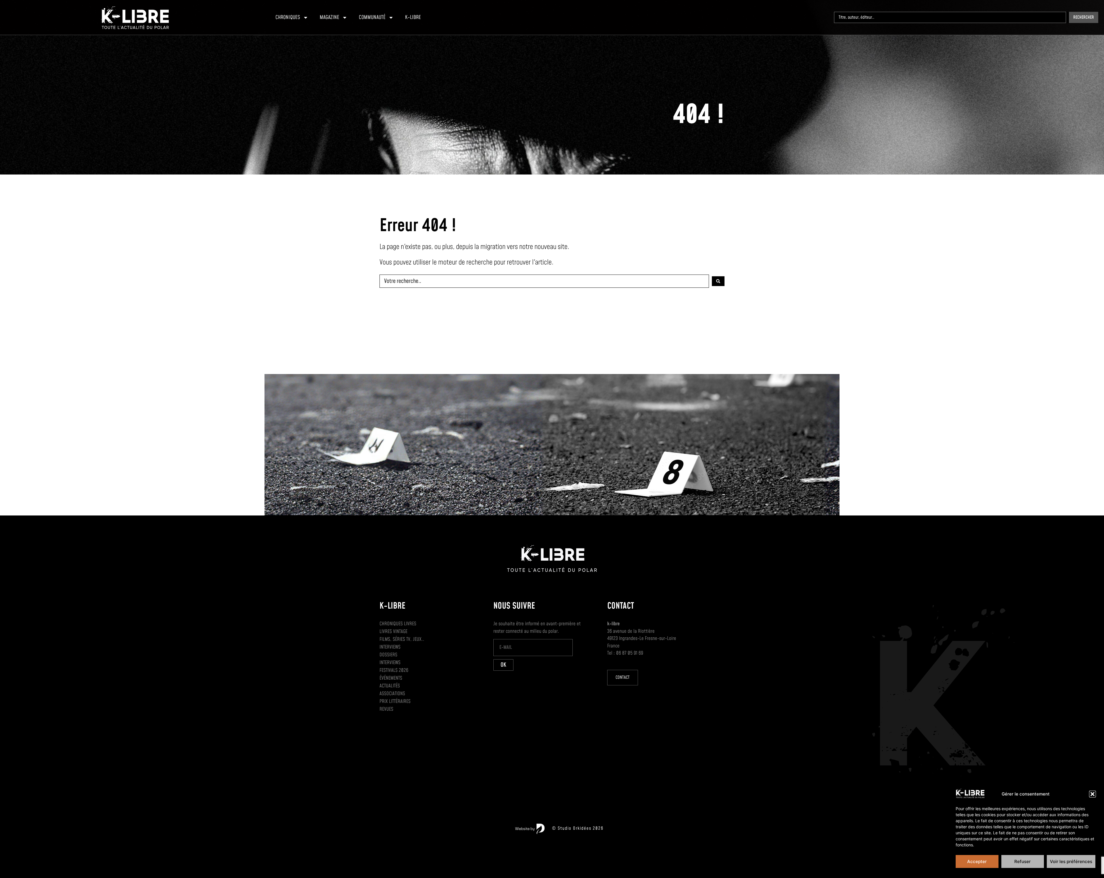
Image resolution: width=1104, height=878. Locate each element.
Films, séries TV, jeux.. (401, 639)
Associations (392, 693)
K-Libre (413, 17)
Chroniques (287, 17)
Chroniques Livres (397, 623)
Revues (386, 709)
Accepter (977, 861)
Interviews (389, 647)
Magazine (329, 17)
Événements (390, 678)
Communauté (372, 17)
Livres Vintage (393, 631)
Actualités (389, 686)
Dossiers (388, 654)
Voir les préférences (1071, 861)
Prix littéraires (395, 701)
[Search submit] (718, 281)
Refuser (1022, 861)
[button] (1092, 794)
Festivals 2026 (393, 670)
